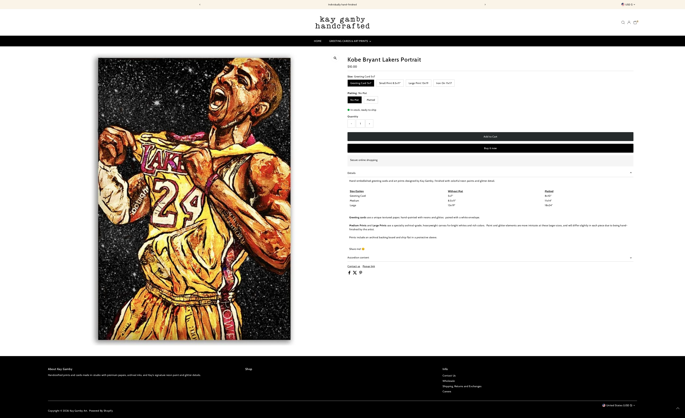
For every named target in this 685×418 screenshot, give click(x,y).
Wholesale (449, 381)
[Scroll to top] (677, 408)
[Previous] (200, 5)
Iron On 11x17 (444, 83)
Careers (447, 391)
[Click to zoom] (335, 58)
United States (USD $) (619, 405)
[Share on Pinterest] (360, 273)
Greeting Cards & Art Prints (349, 41)
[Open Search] (623, 22)
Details (351, 173)
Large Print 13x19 (418, 83)
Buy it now (490, 148)
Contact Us (449, 375)
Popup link (369, 266)
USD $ (629, 4)
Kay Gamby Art (78, 410)
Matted (371, 99)
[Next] (485, 5)
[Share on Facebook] (349, 273)
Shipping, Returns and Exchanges (462, 386)
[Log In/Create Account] (629, 22)
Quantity (352, 116)
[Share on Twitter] (355, 273)
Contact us (353, 266)
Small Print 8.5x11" (390, 83)
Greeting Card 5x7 (360, 83)
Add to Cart (490, 136)
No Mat (354, 99)
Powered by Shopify (101, 410)
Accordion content (358, 257)
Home (318, 41)
